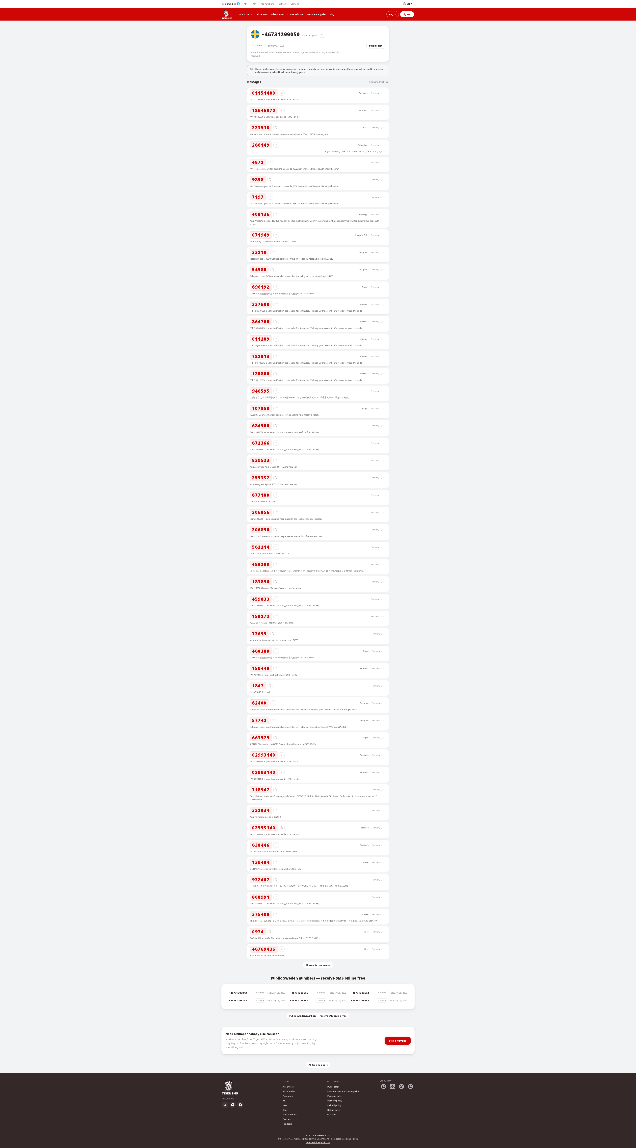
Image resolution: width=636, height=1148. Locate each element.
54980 (259, 270)
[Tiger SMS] (227, 14)
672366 (261, 443)
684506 (261, 426)
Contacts (295, 3)
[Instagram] (225, 1105)
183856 (261, 582)
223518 (261, 128)
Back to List (375, 45)
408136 (261, 214)
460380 (261, 651)
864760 (261, 322)
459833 (261, 599)
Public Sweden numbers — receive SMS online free (318, 1015)
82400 (259, 703)
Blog (332, 14)
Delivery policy (334, 1100)
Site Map (331, 1114)
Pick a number (397, 1040)
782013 (261, 356)
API (245, 3)
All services (262, 14)
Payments (288, 1095)
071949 (261, 235)
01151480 (263, 93)
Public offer (333, 1086)
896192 (261, 287)
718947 (261, 790)
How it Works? (245, 14)
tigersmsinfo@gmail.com (318, 1142)
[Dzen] (240, 1105)
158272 (261, 616)
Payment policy (335, 1095)
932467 (261, 880)
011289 (261, 339)
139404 (261, 862)
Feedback (287, 1123)
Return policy (334, 1109)
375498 (261, 914)
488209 (261, 564)
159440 (261, 668)
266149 (261, 145)
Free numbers (267, 3)
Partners (282, 3)
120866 (261, 374)
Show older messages (318, 964)
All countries (277, 14)
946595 (261, 391)
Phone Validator (295, 14)
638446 (261, 845)
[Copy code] (282, 93)
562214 (261, 547)
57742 (259, 720)
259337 (261, 478)
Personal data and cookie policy (343, 1091)
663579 (261, 738)
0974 (258, 932)
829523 (261, 460)
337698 (261, 304)
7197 (258, 197)
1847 (258, 686)
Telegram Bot (229, 3)
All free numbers (318, 1064)
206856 (261, 512)
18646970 (263, 110)
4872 (258, 162)
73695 (259, 634)
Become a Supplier (316, 14)
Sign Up (407, 14)
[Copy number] (322, 34)
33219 (259, 252)
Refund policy (334, 1105)
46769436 (263, 949)
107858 (261, 408)
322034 (261, 810)
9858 (258, 180)
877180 (261, 495)
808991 (261, 897)
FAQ (253, 3)
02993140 (263, 755)
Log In (392, 14)
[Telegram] (233, 1105)
